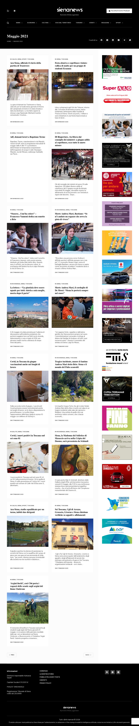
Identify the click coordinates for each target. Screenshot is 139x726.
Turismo (79, 23)
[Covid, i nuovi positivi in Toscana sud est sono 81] (27, 457)
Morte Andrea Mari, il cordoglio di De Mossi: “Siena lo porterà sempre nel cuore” (71, 290)
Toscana (30, 59)
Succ (87, 655)
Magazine (105, 23)
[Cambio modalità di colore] (14, 11)
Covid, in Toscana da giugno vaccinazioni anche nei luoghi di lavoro (25, 364)
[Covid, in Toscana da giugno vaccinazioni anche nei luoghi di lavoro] (27, 386)
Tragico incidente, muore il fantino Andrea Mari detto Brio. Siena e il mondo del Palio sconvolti (71, 364)
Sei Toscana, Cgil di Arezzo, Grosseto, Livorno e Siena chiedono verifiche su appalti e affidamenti (71, 512)
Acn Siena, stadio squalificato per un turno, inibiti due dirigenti (27, 511)
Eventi (92, 23)
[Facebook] (101, 40)
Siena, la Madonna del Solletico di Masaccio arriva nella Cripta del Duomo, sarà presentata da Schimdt (71, 438)
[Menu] (8, 11)
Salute (14, 431)
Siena (19, 59)
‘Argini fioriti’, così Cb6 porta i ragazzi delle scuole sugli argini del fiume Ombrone (26, 586)
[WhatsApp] (130, 40)
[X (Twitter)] (107, 40)
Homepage (44, 671)
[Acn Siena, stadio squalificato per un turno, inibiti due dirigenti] (27, 531)
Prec (12, 655)
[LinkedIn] (113, 40)
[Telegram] (124, 40)
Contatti (43, 680)
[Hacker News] (119, 40)
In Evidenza (61, 210)
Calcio (14, 59)
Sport (118, 23)
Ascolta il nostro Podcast (120, 11)
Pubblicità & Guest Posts (50, 677)
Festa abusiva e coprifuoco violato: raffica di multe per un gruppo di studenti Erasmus (71, 65)
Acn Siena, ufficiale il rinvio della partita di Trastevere (25, 64)
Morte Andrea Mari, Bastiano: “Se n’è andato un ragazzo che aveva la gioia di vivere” (71, 216)
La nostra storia (47, 674)
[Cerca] (8, 23)
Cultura (45, 23)
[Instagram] (113, 672)
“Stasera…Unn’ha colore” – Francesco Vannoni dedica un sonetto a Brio (27, 216)
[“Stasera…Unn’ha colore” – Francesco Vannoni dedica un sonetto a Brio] (27, 238)
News (18, 23)
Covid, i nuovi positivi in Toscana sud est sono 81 (27, 437)
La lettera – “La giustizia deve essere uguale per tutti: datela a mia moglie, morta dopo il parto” (27, 290)
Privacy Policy (45, 683)
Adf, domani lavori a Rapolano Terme (27, 136)
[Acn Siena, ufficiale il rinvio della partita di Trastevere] (27, 84)
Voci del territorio (63, 23)
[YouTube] (118, 672)
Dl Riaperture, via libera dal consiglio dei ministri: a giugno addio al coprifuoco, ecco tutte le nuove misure (72, 141)
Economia (31, 23)
